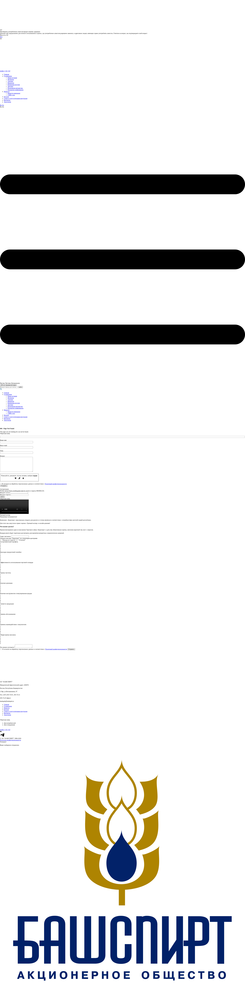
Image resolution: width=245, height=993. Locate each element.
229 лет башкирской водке (8, 385)
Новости (6, 91)
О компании (8, 76)
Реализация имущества (15, 88)
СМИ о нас (11, 95)
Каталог (6, 97)
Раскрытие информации (15, 90)
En (3, 105)
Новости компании (14, 93)
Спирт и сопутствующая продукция (15, 98)
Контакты (7, 100)
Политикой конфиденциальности (56, 484)
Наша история (12, 78)
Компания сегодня (14, 84)
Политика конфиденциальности (10, 740)
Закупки (10, 86)
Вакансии (11, 83)
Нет (1, 37)
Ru (1, 105)
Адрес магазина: (5, 536)
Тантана (10, 81)
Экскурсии (7, 102)
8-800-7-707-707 (5, 71)
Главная (6, 74)
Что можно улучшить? (7, 647)
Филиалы (11, 79)
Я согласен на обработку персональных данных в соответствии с (34, 649)
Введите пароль (5, 494)
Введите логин (5, 492)
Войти (2, 497)
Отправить (71, 649)
